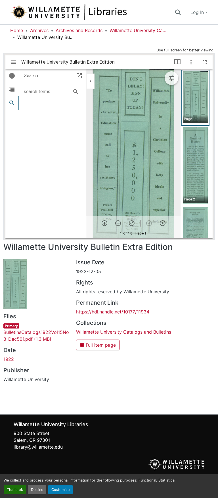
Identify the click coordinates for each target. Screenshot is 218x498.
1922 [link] (8, 359)
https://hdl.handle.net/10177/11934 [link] (112, 312)
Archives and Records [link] (79, 30)
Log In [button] (197, 12)
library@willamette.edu (38, 447)
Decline (37, 489)
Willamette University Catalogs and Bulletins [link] (138, 30)
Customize (60, 489)
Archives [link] (39, 30)
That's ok (15, 489)
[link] (36, 332)
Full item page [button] (100, 345)
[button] (87, 12)
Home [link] (16, 30)
